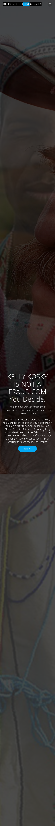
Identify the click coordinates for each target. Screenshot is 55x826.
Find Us (27, 449)
